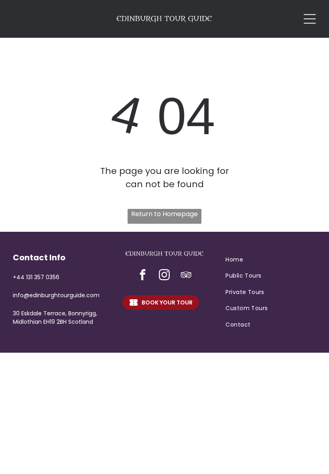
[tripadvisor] (186, 276)
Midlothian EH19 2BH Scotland (53, 322)
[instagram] (164, 276)
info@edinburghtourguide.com (56, 295)
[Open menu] (310, 19)
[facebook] (143, 276)
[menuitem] (270, 259)
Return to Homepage (164, 214)
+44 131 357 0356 (36, 277)
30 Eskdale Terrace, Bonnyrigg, (55, 313)
